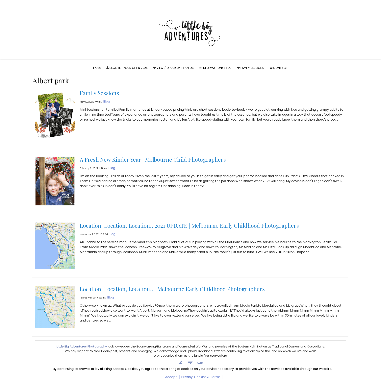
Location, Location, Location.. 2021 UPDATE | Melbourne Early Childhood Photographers (189, 225)
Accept (171, 377)
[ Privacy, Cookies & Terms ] (201, 377)
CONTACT (280, 68)
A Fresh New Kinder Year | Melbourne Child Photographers (153, 159)
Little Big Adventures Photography (82, 346)
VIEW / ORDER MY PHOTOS (175, 68)
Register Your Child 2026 (129, 68)
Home (97, 68)
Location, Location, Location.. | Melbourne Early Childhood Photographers (172, 289)
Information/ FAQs (217, 68)
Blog (106, 101)
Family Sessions (252, 68)
